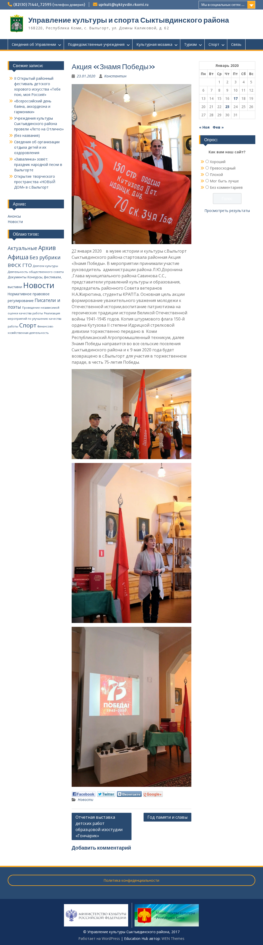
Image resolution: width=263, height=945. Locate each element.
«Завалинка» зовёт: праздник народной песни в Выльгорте (38, 164)
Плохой (216, 174)
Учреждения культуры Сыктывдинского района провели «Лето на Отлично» (39, 123)
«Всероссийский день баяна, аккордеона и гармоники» (32, 106)
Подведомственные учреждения (96, 44)
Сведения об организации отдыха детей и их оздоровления (37, 147)
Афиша (18, 257)
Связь (236, 44)
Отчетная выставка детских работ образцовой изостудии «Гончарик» (99, 826)
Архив (47, 248)
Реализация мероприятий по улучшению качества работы (34, 319)
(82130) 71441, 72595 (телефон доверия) (49, 4)
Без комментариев (226, 187)
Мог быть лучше (224, 181)
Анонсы (14, 216)
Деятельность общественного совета (36, 272)
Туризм (190, 44)
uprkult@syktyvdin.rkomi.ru (123, 4)
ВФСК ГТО (20, 265)
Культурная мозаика (154, 44)
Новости (85, 799)
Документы (17, 277)
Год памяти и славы (167, 817)
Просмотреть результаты (227, 210)
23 (227, 106)
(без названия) (27, 135)
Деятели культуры (45, 266)
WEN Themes (173, 938)
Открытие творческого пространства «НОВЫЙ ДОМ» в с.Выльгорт (34, 182)
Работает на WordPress (99, 938)
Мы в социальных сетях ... (223, 4)
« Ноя (204, 127)
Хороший (218, 161)
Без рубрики (45, 257)
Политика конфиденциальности (131, 880)
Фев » (218, 127)
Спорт (214, 44)
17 (235, 98)
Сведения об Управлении (34, 44)
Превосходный (223, 168)
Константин (115, 76)
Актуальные (22, 248)
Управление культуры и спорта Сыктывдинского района (128, 20)
